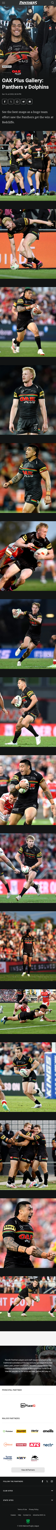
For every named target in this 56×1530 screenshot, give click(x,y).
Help (19, 1515)
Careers (13, 1515)
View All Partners (28, 1470)
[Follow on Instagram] (52, 1481)
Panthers (7, 66)
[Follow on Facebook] (42, 1481)
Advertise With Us (39, 1515)
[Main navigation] (3, 2)
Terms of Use (22, 1509)
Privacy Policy (33, 1509)
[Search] (52, 2)
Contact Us (27, 1515)
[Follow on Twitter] (47, 1481)
